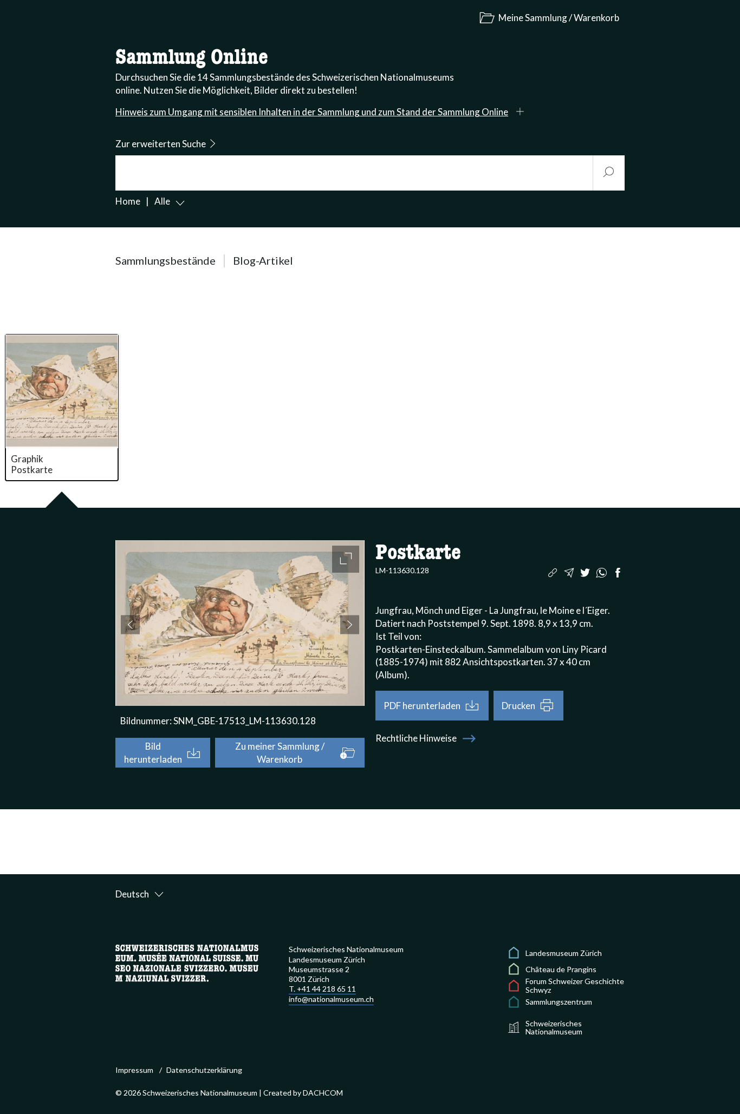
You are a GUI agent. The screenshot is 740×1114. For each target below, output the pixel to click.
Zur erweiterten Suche (160, 143)
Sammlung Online (191, 58)
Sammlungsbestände (165, 260)
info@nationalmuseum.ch (331, 999)
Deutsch (132, 894)
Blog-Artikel (263, 260)
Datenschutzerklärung (204, 1069)
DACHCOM (323, 1092)
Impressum (134, 1069)
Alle (162, 201)
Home (127, 201)
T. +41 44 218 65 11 (322, 988)
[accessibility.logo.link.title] (186, 962)
